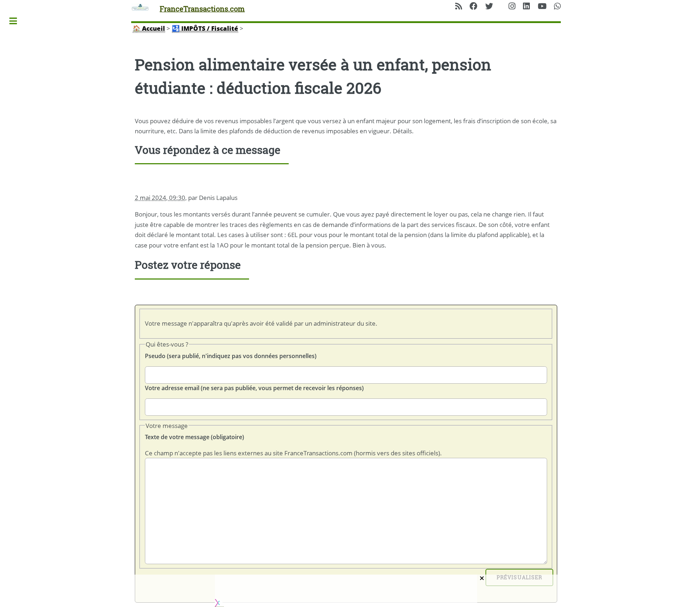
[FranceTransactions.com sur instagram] (512, 6)
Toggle (17, 21)
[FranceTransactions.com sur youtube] (542, 6)
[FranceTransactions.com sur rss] (458, 6)
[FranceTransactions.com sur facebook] (474, 6)
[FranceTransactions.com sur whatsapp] (557, 6)
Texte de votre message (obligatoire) (194, 437)
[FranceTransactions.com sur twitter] (489, 6)
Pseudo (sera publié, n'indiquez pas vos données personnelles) (230, 356)
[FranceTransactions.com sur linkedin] (526, 6)
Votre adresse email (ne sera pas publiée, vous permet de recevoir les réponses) (254, 388)
